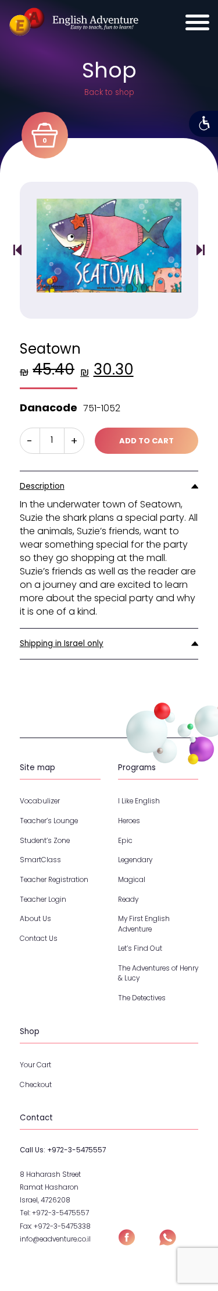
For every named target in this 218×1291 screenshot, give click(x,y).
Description (42, 486)
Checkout (36, 1084)
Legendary (135, 860)
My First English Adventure (144, 923)
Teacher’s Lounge (49, 821)
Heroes (129, 821)
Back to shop (109, 92)
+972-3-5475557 (76, 1150)
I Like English (139, 801)
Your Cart (35, 1065)
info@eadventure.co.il (55, 1239)
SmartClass (40, 860)
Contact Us (39, 938)
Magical (131, 879)
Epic (125, 840)
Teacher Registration (54, 879)
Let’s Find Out (140, 948)
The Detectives (142, 998)
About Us (35, 918)
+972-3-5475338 (62, 1226)
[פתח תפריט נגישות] (203, 124)
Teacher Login (43, 899)
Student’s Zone (45, 840)
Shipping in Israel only (61, 643)
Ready (128, 899)
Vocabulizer (40, 801)
